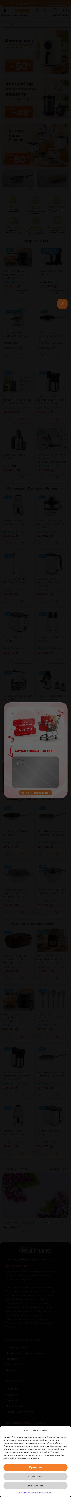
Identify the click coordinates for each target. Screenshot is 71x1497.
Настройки (35, 1485)
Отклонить (35, 1476)
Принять (35, 1467)
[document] (35, 748)
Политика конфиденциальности (34, 1492)
